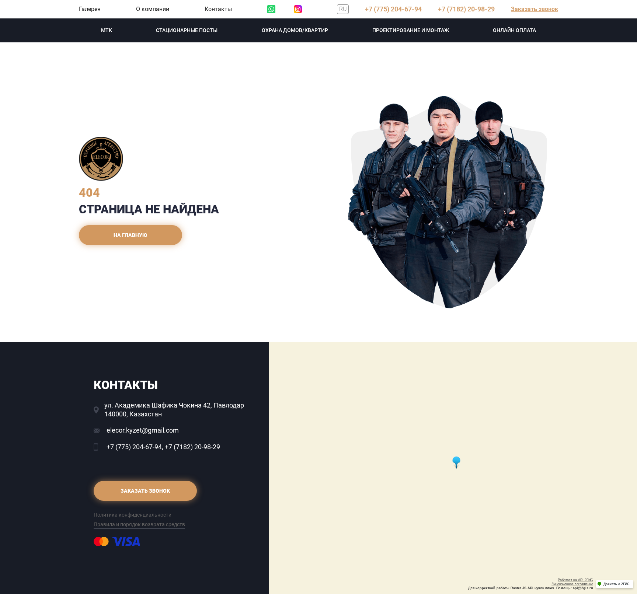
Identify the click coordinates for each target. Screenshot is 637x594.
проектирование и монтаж (410, 30)
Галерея (90, 9)
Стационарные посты (186, 30)
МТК (106, 30)
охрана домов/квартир (295, 30)
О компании (152, 9)
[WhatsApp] (271, 9)
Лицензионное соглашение (572, 584)
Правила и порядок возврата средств (139, 524)
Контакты (218, 9)
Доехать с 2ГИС (616, 584)
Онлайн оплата (514, 30)
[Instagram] (298, 9)
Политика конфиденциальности (132, 515)
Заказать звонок (534, 9)
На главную (130, 235)
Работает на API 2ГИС (575, 580)
